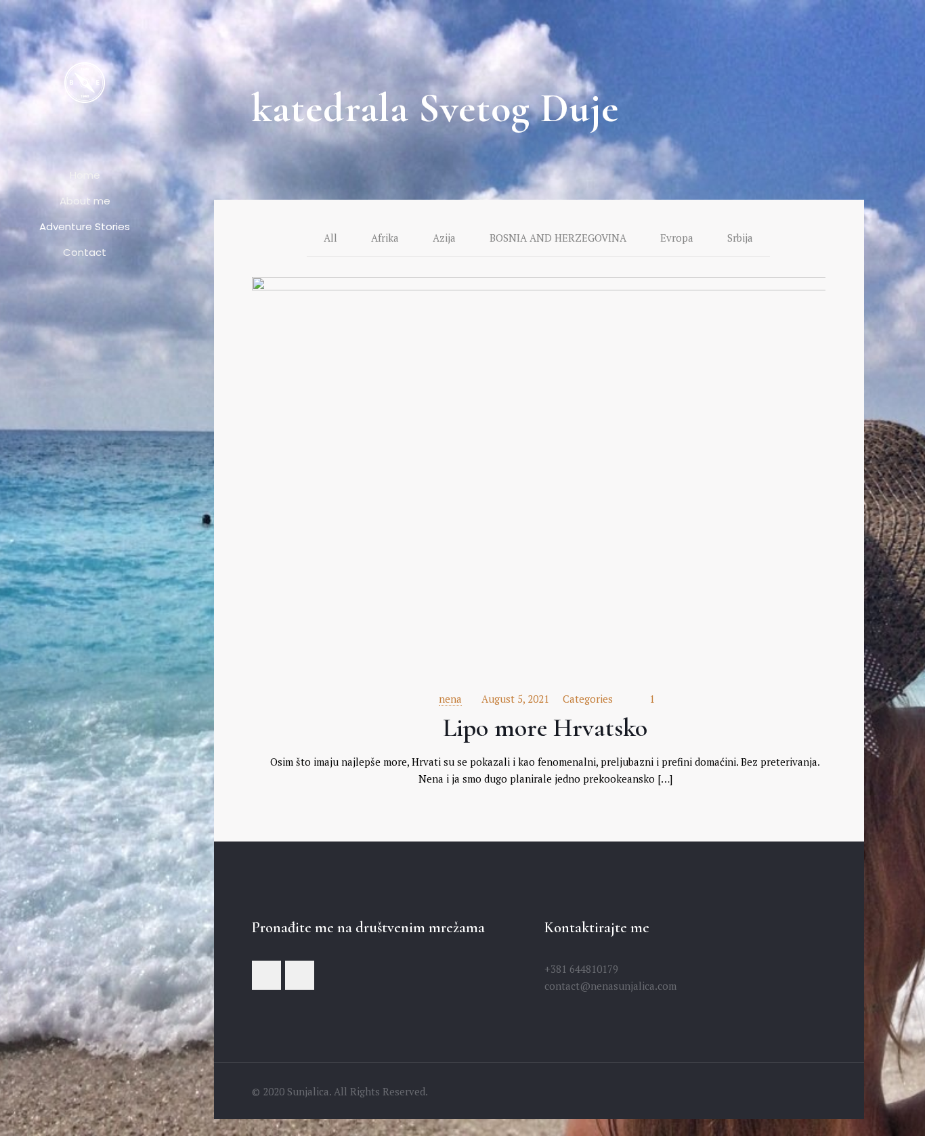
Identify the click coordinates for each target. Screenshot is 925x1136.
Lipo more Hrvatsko (545, 727)
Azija (444, 237)
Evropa (676, 237)
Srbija (740, 237)
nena (450, 698)
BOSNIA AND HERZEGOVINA (558, 237)
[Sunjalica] (84, 81)
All (330, 237)
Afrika (385, 237)
